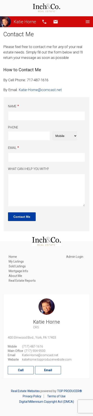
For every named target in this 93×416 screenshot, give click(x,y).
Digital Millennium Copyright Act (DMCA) (46, 401)
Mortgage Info (18, 271)
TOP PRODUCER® (69, 391)
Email (55, 21)
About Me (15, 276)
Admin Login (74, 256)
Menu (87, 21)
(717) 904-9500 (34, 351)
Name (12, 106)
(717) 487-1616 (32, 346)
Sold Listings (17, 266)
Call (44, 21)
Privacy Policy (32, 396)
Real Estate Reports (22, 280)
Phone (13, 127)
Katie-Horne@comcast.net (40, 355)
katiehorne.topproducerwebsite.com (47, 359)
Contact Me (21, 216)
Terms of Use (56, 396)
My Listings (16, 261)
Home (13, 256)
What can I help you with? (28, 169)
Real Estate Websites (25, 391)
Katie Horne (25, 21)
